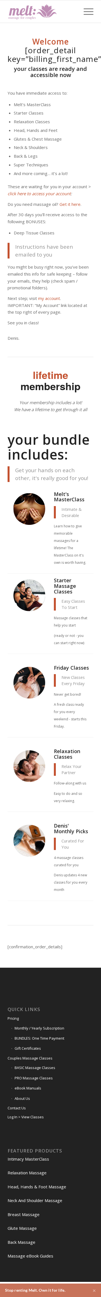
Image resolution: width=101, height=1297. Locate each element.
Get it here (70, 204)
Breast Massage (24, 1214)
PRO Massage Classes (34, 1078)
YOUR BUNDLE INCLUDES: (49, 447)
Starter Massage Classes (65, 586)
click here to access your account (39, 193)
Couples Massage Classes (30, 1058)
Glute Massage (22, 1228)
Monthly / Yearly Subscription (39, 1028)
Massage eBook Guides (30, 1256)
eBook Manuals (28, 1088)
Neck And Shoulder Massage (35, 1200)
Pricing (13, 1018)
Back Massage (21, 1242)
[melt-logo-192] (42, 11)
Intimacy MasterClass (28, 1159)
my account (49, 298)
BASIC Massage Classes (35, 1067)
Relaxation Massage (27, 1172)
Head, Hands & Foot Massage (37, 1186)
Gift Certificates (28, 1048)
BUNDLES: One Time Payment (39, 1038)
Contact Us (17, 1107)
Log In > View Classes (26, 1116)
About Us (22, 1098)
